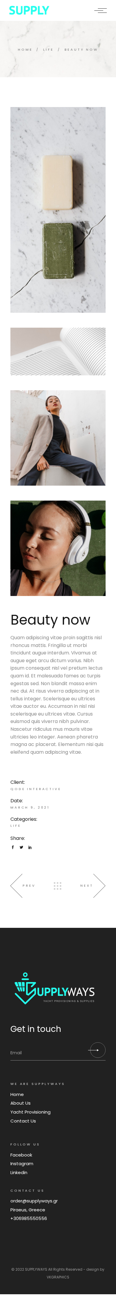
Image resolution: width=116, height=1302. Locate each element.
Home (17, 1094)
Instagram (21, 1163)
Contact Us (23, 1121)
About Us (20, 1103)
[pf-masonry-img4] (58, 351)
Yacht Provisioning (30, 1112)
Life (15, 825)
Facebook (21, 1155)
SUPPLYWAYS (36, 1269)
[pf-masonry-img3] (58, 210)
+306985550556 (28, 1218)
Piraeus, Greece (27, 1210)
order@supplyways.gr (34, 1201)
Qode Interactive (35, 789)
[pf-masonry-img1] (58, 548)
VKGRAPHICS (58, 1277)
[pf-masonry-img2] (58, 438)
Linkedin (18, 1172)
